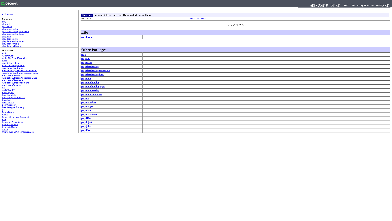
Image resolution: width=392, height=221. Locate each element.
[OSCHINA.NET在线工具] (9, 5)
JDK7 (345, 5)
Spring (360, 5)
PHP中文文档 (382, 5)
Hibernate (369, 5)
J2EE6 (352, 5)
